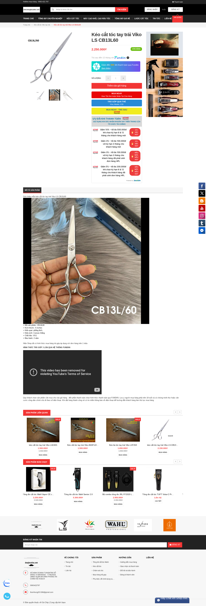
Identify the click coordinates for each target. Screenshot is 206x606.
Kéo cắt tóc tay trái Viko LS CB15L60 (163, 445)
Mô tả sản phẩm (32, 190)
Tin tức (68, 566)
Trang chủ (69, 562)
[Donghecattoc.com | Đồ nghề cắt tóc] (31, 11)
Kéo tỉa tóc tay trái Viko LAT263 (83, 445)
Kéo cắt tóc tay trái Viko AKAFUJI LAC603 (45, 445)
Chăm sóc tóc (98, 570)
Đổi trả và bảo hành (127, 570)
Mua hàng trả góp (99, 574)
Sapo (64, 602)
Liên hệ (68, 570)
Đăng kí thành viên (127, 574)
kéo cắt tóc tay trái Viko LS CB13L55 (123, 445)
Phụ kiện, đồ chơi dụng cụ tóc (104, 579)
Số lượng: (96, 78)
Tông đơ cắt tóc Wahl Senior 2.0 (51, 494)
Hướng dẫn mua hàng (128, 562)
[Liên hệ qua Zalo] (7, 583)
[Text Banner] (164, 87)
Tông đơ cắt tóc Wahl (101, 562)
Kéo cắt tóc (97, 566)
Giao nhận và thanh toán (129, 566)
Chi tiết (131, 501)
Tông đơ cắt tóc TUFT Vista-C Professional (134, 494)
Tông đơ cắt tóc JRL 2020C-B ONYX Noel (173, 494)
